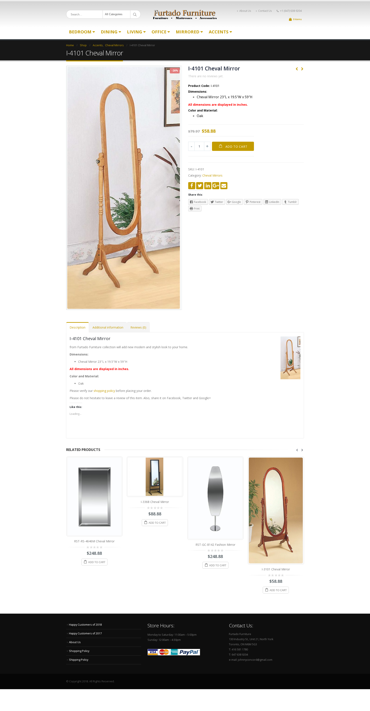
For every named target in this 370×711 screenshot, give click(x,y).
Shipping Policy (78, 660)
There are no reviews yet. (205, 76)
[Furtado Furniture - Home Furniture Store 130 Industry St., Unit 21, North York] (185, 14)
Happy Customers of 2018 (85, 624)
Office (159, 32)
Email (223, 185)
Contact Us (265, 11)
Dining (109, 32)
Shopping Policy (79, 651)
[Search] (135, 14)
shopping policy (104, 391)
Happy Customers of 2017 (85, 633)
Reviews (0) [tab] (138, 327)
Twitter (199, 185)
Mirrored (187, 32)
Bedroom (80, 32)
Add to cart (236, 146)
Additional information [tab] (107, 327)
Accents (218, 32)
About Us (245, 11)
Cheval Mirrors (212, 175)
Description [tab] (77, 327)
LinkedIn (207, 185)
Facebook (191, 185)
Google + (215, 185)
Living (134, 32)
